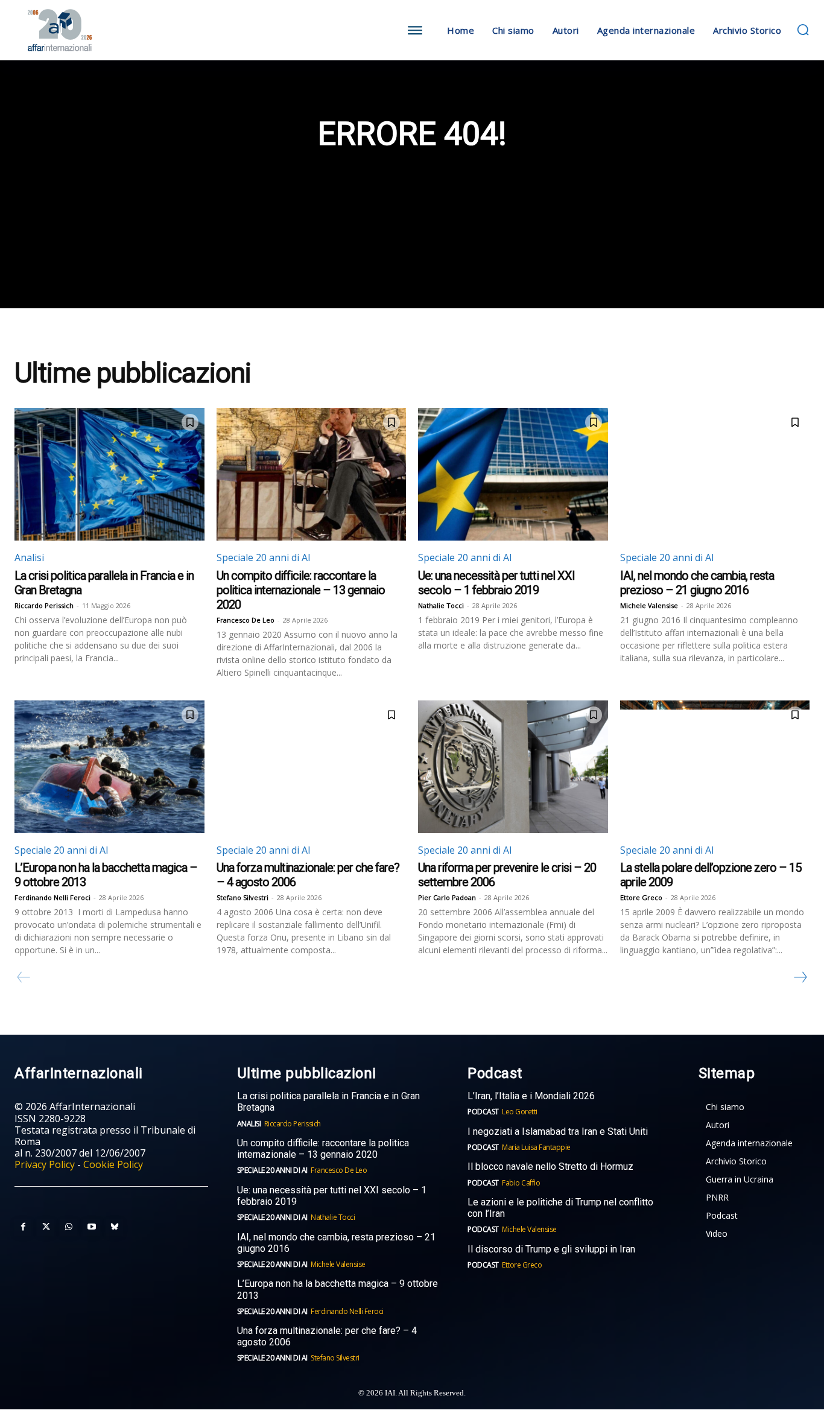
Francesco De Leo (245, 619)
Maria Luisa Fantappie (536, 1147)
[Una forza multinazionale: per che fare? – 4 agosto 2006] (312, 766)
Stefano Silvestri (242, 897)
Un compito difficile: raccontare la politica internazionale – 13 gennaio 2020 (301, 590)
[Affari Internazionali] (114, 30)
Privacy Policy (44, 1164)
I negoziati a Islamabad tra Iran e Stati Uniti (557, 1131)
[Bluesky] (114, 1227)
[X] (45, 1227)
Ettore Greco (641, 897)
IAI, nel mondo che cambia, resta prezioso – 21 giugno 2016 (697, 582)
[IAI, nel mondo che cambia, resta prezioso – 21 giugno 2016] (715, 474)
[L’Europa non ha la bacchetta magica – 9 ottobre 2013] (109, 766)
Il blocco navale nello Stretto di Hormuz (550, 1166)
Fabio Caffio (521, 1183)
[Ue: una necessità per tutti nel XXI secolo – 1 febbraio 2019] (513, 474)
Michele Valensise (649, 605)
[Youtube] (91, 1227)
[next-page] (800, 977)
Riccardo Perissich (44, 605)
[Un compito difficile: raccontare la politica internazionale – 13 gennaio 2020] (312, 474)
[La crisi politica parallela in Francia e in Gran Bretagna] (109, 474)
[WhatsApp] (68, 1227)
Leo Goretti (519, 1111)
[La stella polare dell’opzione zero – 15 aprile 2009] (715, 766)
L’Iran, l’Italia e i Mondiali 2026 (531, 1096)
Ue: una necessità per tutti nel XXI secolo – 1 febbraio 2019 (496, 582)
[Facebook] (22, 1227)
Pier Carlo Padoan (447, 897)
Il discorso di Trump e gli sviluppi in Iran (551, 1249)
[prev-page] (23, 977)
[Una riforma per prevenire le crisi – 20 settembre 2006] (513, 766)
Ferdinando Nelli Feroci (52, 897)
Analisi (29, 557)
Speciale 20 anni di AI (264, 557)
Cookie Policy (113, 1164)
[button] (803, 29)
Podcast (483, 1111)
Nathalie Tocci (441, 605)
